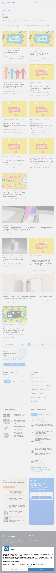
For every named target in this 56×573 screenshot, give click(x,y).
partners (10, 552)
